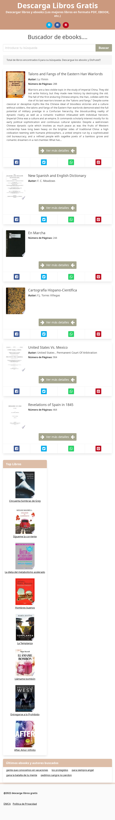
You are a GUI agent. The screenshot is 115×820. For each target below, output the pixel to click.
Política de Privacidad (25, 803)
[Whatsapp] (71, 162)
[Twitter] (49, 25)
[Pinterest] (66, 25)
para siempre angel (83, 770)
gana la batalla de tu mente (21, 775)
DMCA (7, 803)
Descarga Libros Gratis (57, 5)
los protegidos (60, 770)
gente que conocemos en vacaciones (27, 770)
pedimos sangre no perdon (56, 775)
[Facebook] (57, 25)
